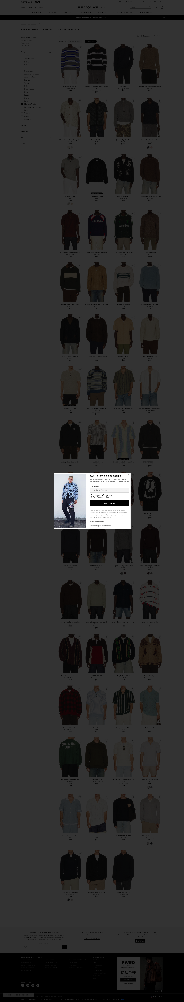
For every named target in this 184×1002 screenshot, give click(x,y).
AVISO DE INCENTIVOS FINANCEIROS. (100, 517)
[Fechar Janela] (129, 475)
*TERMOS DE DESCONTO (97, 521)
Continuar (109, 503)
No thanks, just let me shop (100, 526)
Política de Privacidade (96, 515)
